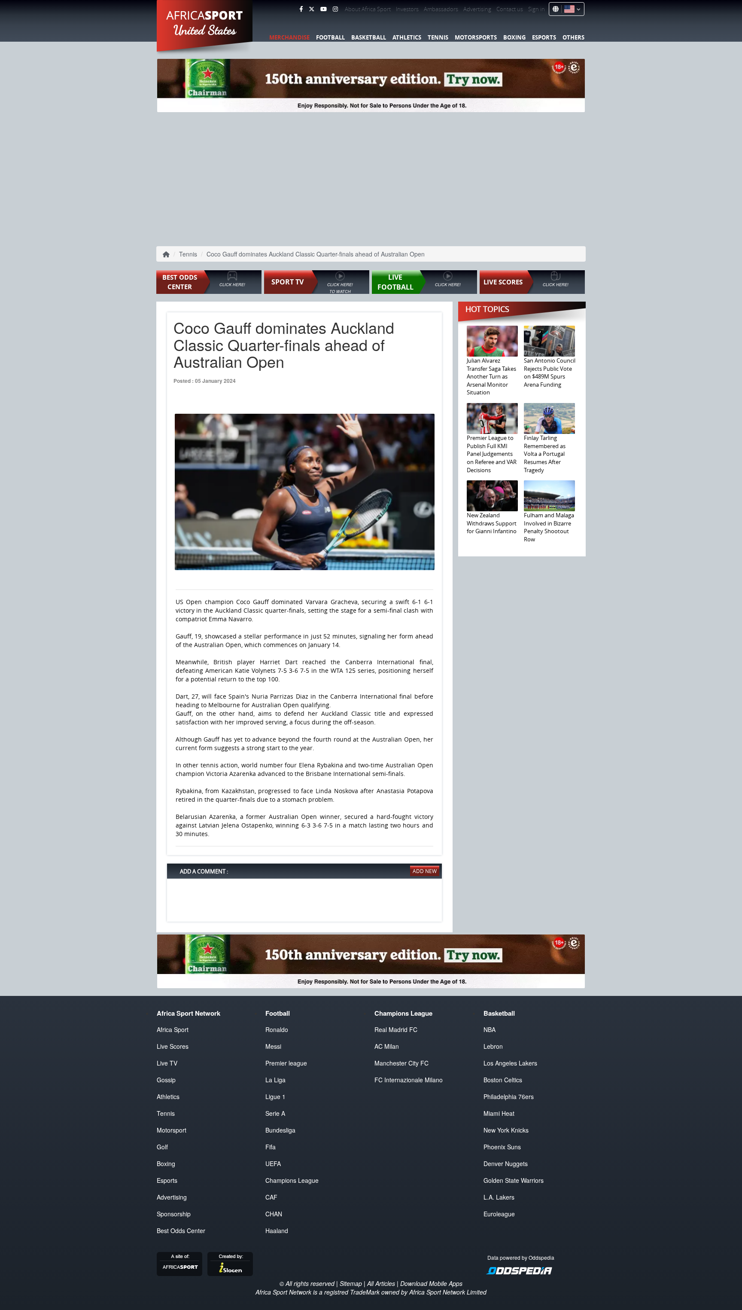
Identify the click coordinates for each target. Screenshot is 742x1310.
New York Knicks (506, 1130)
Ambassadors (441, 9)
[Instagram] (335, 9)
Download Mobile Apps (431, 1283)
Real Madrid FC (395, 1029)
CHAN (273, 1213)
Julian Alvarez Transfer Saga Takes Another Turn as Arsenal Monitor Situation (491, 376)
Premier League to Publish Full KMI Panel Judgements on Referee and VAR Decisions (492, 453)
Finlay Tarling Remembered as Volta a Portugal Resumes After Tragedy (545, 453)
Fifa (270, 1146)
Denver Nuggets (506, 1163)
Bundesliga (280, 1130)
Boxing (514, 37)
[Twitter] (311, 9)
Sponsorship (174, 1213)
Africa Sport (173, 1029)
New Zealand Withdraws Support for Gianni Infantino (492, 523)
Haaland (276, 1230)
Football (330, 37)
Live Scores (173, 1046)
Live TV (167, 1063)
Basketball (368, 37)
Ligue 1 (275, 1096)
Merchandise (289, 37)
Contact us (509, 9)
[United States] (571, 9)
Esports (544, 37)
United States (205, 30)
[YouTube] (323, 9)
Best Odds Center (181, 1230)
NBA (490, 1029)
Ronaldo (276, 1029)
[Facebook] (301, 9)
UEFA (273, 1163)
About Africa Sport (368, 9)
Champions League (292, 1180)
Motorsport (171, 1130)
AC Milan (386, 1046)
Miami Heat (499, 1113)
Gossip (166, 1079)
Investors (407, 9)
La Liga (275, 1079)
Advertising (477, 9)
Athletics (406, 37)
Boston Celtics (503, 1079)
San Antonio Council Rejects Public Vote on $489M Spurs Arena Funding (549, 372)
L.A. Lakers (499, 1197)
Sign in (536, 9)
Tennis (438, 37)
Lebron (493, 1046)
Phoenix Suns (502, 1146)
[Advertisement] (371, 178)
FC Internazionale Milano (408, 1079)
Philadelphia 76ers (509, 1096)
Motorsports (476, 37)
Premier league (286, 1063)
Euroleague (499, 1213)
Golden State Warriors (514, 1180)
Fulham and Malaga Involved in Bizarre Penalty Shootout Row (549, 527)
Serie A (275, 1113)
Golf (162, 1146)
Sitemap (351, 1283)
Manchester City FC (401, 1063)
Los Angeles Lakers (510, 1063)
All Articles (381, 1283)
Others (573, 37)
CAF (271, 1197)
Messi (273, 1046)
